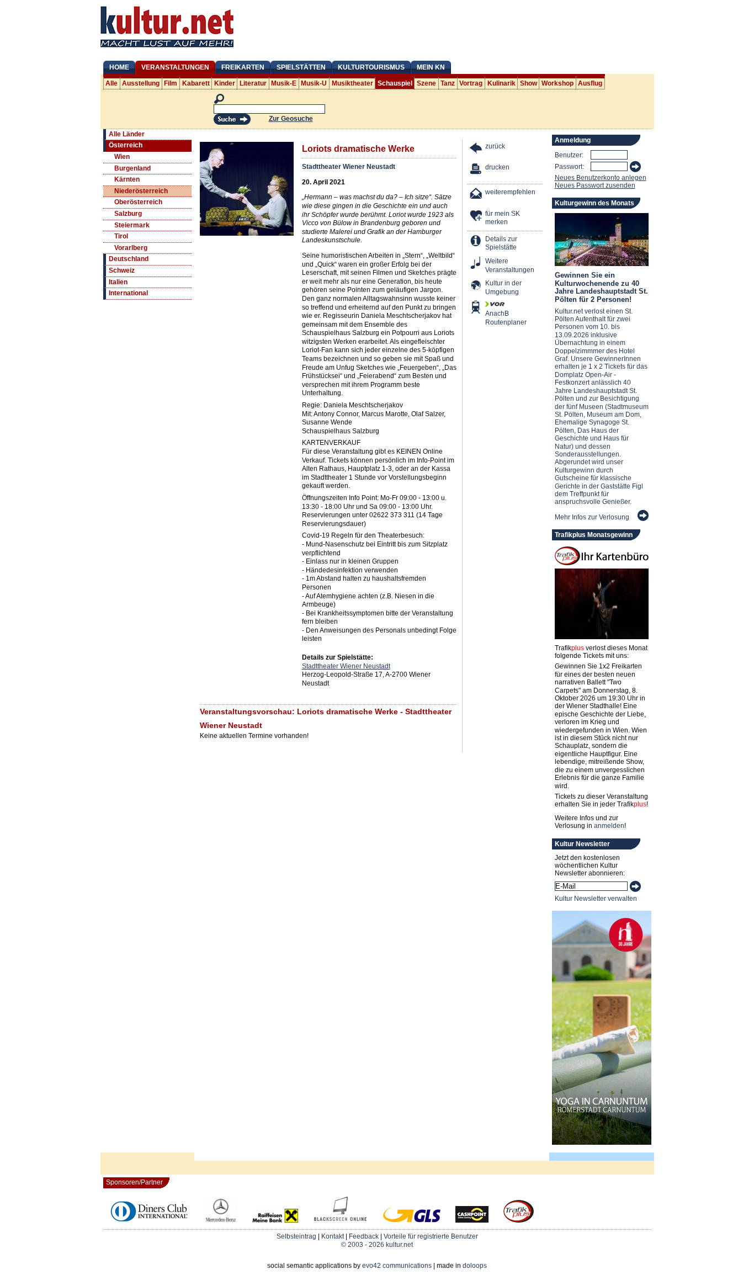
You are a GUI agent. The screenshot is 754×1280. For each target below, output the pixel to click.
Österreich (125, 145)
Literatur (253, 83)
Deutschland (128, 259)
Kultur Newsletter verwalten (596, 898)
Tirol (121, 236)
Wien (122, 157)
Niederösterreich (141, 191)
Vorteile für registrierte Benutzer (431, 1236)
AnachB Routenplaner (494, 318)
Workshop (557, 83)
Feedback (364, 1236)
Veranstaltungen (175, 67)
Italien (118, 282)
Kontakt (332, 1236)
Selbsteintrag (296, 1236)
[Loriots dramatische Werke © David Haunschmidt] (247, 233)
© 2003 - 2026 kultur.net (377, 1245)
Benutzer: (569, 155)
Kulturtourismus (371, 67)
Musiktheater (352, 83)
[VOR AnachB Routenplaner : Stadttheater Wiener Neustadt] (476, 308)
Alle (111, 83)
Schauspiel (395, 83)
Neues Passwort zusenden (595, 185)
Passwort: (569, 167)
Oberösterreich (138, 202)
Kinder (224, 83)
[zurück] (476, 149)
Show (528, 83)
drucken (497, 167)
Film (170, 83)
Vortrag (470, 83)
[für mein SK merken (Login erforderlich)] (476, 216)
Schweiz (122, 270)
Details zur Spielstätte (501, 243)
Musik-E (283, 83)
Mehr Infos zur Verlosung (592, 517)
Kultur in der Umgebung (503, 287)
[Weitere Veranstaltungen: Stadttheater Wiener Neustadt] (476, 264)
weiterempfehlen (510, 192)
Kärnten (127, 179)
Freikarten (242, 67)
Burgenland (132, 168)
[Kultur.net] (166, 48)
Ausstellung (141, 83)
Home (119, 67)
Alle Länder (127, 134)
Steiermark (132, 225)
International (128, 293)
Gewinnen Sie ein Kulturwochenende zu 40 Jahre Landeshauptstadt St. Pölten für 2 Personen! (601, 287)
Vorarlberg (130, 248)
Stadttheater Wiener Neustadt (348, 167)
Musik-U (314, 83)
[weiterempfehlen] (476, 195)
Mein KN (431, 67)
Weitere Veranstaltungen (509, 265)
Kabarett (196, 83)
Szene (426, 83)
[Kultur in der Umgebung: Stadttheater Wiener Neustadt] (476, 286)
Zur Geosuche (291, 119)
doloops (475, 1266)
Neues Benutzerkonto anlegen (600, 178)
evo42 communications (397, 1266)
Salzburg (128, 213)
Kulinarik (501, 83)
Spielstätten (301, 67)
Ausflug (590, 83)
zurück (495, 146)
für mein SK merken (502, 218)
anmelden (609, 826)
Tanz (447, 83)
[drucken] (476, 170)
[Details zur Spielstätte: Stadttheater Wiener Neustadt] (476, 242)
